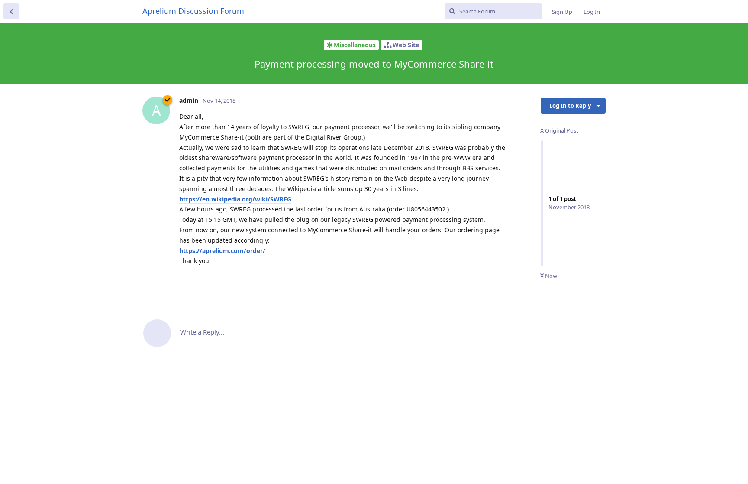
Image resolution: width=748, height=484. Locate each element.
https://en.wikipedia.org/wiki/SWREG (235, 199)
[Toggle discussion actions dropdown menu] (598, 106)
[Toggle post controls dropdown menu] (500, 271)
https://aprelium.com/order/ (222, 251)
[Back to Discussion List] (11, 11)
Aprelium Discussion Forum (193, 11)
